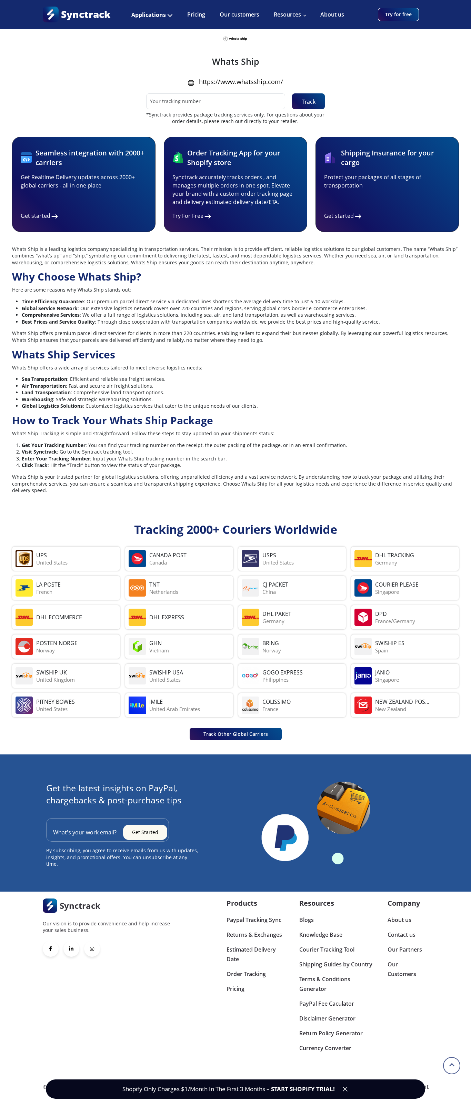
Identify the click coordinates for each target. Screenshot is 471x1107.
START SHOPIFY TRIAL (302, 1089)
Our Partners (405, 949)
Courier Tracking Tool (326, 949)
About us (332, 14)
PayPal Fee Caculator (326, 1003)
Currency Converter (325, 1048)
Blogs (306, 920)
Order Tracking (246, 974)
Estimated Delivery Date (251, 954)
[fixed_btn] (345, 1089)
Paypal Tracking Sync (254, 920)
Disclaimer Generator (327, 1018)
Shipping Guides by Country (335, 964)
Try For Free (187, 216)
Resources (287, 14)
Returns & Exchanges (254, 934)
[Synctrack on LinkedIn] (71, 949)
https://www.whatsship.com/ (241, 82)
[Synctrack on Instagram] (92, 949)
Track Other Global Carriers (235, 734)
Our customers (239, 14)
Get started (35, 216)
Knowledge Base (320, 934)
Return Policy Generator (331, 1033)
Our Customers (402, 969)
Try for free (398, 14)
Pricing (196, 14)
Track (308, 101)
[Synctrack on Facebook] (51, 949)
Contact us (401, 934)
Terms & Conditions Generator (324, 984)
